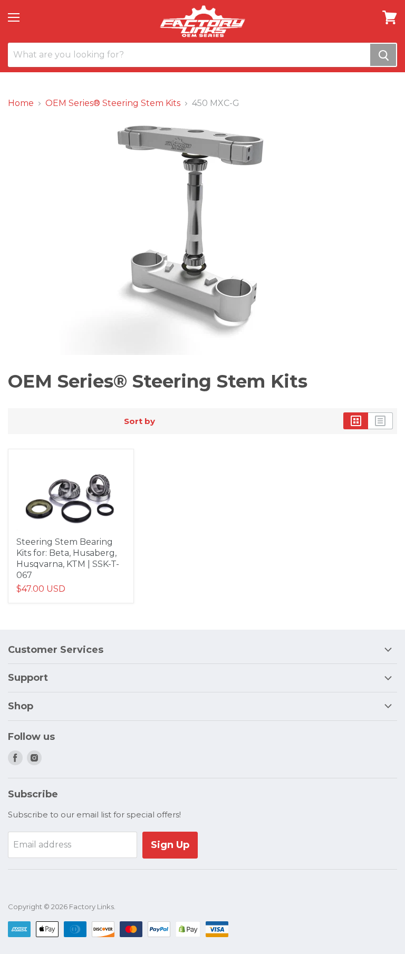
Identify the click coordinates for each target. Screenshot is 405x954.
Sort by (139, 421)
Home (21, 103)
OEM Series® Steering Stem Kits (112, 103)
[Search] (383, 55)
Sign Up (170, 845)
